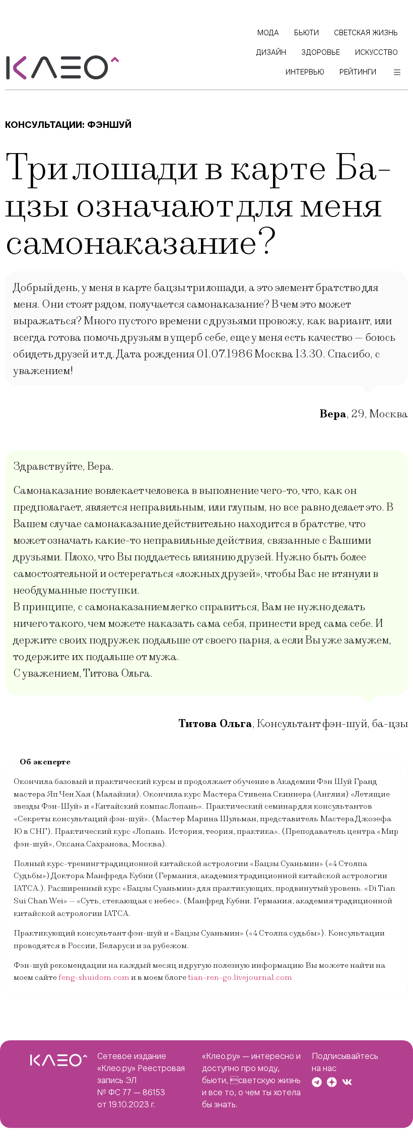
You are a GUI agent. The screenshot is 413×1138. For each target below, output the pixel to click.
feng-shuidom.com (93, 977)
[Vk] (347, 1082)
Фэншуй (109, 124)
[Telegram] (317, 1082)
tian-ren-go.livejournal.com (240, 977)
